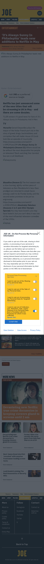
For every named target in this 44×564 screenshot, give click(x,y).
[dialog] (22, 282)
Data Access (22, 330)
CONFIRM (13, 322)
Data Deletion (9, 330)
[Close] (39, 234)
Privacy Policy (35, 330)
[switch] (35, 282)
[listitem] (22, 276)
